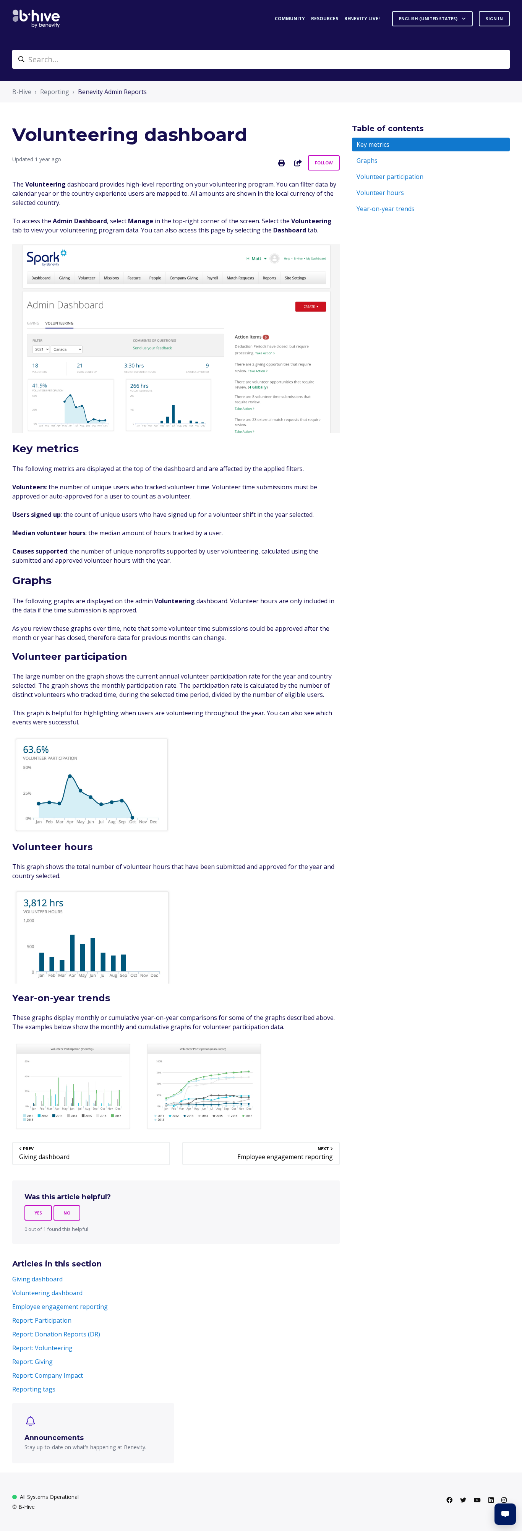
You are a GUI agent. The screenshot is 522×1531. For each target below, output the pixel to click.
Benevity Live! (362, 18)
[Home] (36, 18)
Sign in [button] (494, 18)
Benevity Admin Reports (112, 92)
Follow (324, 163)
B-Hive (21, 92)
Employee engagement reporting (60, 1306)
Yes (38, 1213)
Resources (324, 18)
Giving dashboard (37, 1279)
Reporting (54, 92)
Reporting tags (33, 1389)
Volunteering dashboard (47, 1293)
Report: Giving (32, 1361)
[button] (505, 1514)
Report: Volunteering (42, 1348)
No (66, 1213)
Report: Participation (41, 1320)
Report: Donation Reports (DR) (56, 1334)
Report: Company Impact (47, 1375)
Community (290, 18)
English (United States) (429, 18)
